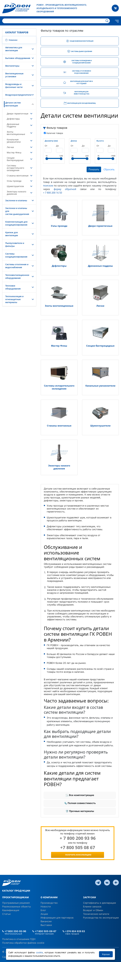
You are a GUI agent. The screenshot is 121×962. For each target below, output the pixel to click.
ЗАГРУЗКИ (89, 897)
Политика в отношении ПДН (18, 939)
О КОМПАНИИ (49, 897)
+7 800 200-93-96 (15, 931)
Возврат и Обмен (93, 910)
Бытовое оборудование (17, 58)
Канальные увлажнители (14, 140)
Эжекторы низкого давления (16, 192)
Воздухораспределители (18, 94)
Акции (44, 913)
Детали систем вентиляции (13, 104)
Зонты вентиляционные (16, 133)
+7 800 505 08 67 (77, 847)
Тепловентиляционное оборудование (17, 276)
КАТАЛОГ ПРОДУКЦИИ (16, 890)
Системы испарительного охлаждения (15, 168)
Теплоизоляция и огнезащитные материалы (14, 299)
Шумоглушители (15, 186)
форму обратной (65, 189)
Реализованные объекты (16, 906)
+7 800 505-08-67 (45, 931)
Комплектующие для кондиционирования (16, 223)
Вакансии (46, 921)
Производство (49, 902)
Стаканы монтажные (18, 175)
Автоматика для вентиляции (13, 49)
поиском (48, 185)
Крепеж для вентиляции (11, 234)
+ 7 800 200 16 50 (52, 192)
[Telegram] (98, 882)
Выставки (46, 925)
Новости (46, 906)
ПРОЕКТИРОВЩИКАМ (15, 897)
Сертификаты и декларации (99, 902)
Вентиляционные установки (14, 75)
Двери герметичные (17, 113)
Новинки (12, 40)
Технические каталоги (96, 913)
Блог (43, 910)
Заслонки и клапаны (16, 200)
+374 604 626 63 (74, 931)
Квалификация (10, 910)
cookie (39, 952)
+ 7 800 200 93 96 (78, 838)
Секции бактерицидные (15, 159)
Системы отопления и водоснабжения (16, 266)
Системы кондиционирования (16, 255)
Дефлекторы (13, 118)
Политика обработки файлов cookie (23, 942)
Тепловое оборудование (13, 287)
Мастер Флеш (14, 152)
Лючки (10, 147)
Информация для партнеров (57, 917)
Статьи (6, 913)
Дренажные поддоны (13, 125)
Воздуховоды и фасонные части (13, 85)
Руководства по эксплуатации (101, 917)
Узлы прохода (14, 180)
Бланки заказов (92, 906)
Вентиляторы (12, 65)
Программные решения (16, 902)
